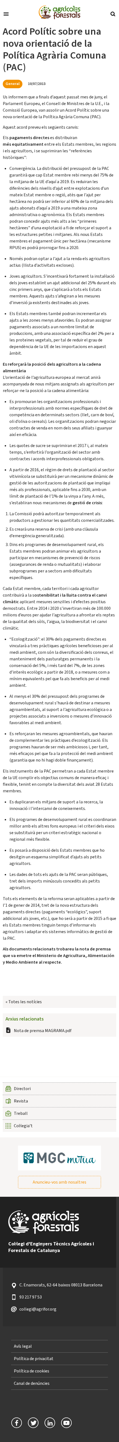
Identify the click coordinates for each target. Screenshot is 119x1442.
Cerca (113, 13)
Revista (21, 1101)
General (13, 84)
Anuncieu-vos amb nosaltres (59, 1182)
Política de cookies (31, 1371)
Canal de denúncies (32, 1383)
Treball (21, 1113)
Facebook (16, 1422)
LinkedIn (49, 1422)
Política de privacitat (33, 1359)
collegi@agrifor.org (37, 1309)
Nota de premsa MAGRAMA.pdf (42, 1031)
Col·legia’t (23, 1126)
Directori (22, 1089)
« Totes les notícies (24, 1002)
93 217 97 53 (30, 1297)
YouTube (66, 1422)
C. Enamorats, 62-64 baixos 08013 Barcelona (60, 1285)
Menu (6, 13)
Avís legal (23, 1346)
